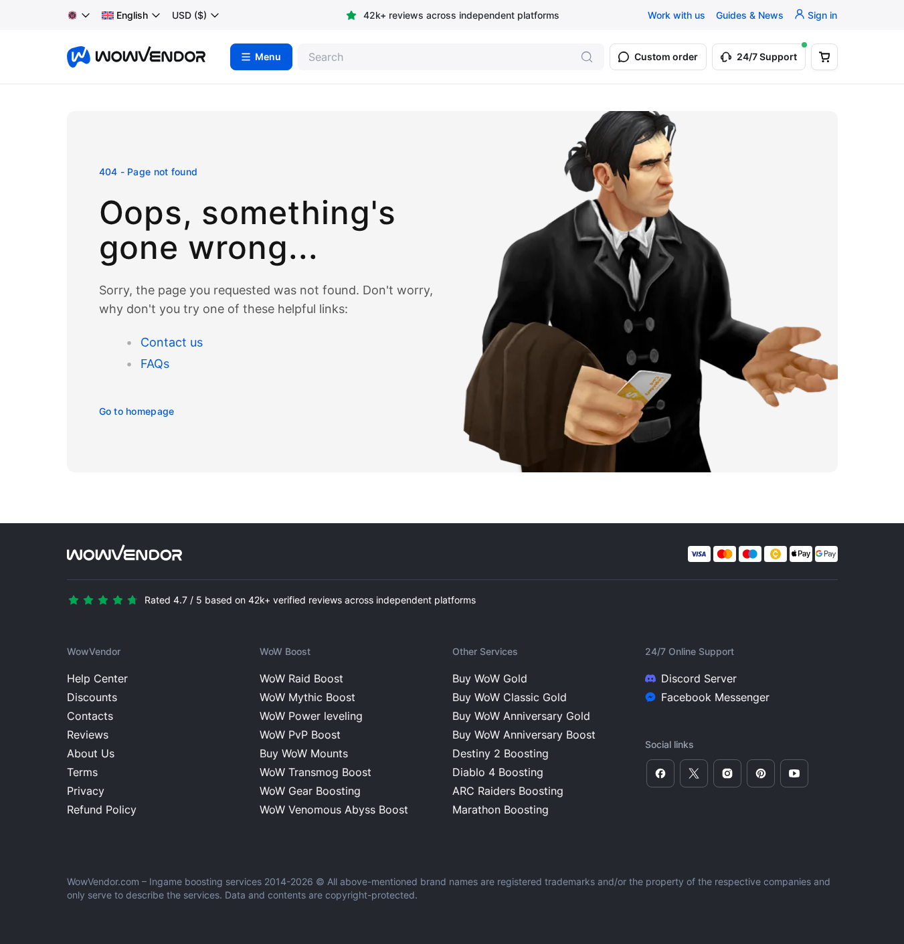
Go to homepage (137, 411)
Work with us (676, 15)
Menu (268, 57)
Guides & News (750, 15)
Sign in (822, 15)
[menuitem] (125, 15)
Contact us (172, 342)
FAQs (155, 364)
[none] (131, 15)
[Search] (587, 57)
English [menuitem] (132, 15)
